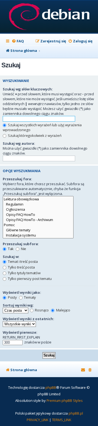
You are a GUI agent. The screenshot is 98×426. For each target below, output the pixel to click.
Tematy (29, 297)
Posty (12, 297)
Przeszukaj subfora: (21, 243)
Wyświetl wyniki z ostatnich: (28, 318)
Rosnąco (41, 310)
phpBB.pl (76, 413)
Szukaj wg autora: (19, 143)
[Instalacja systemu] (38, 235)
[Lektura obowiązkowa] (38, 199)
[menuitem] (18, 41)
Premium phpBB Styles (65, 400)
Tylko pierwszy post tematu (29, 278)
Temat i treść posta (22, 261)
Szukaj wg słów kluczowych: (28, 89)
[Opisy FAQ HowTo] (38, 214)
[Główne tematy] (38, 230)
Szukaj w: (11, 256)
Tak (10, 248)
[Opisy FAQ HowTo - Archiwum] (38, 219)
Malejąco (62, 310)
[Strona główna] (49, 17)
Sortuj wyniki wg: (18, 305)
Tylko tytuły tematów (24, 272)
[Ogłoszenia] (38, 209)
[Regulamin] (38, 204)
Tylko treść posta (21, 267)
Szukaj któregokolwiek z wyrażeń (34, 135)
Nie (23, 248)
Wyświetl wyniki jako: (22, 292)
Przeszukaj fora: (17, 178)
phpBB (50, 387)
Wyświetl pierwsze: (20, 332)
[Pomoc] (38, 225)
